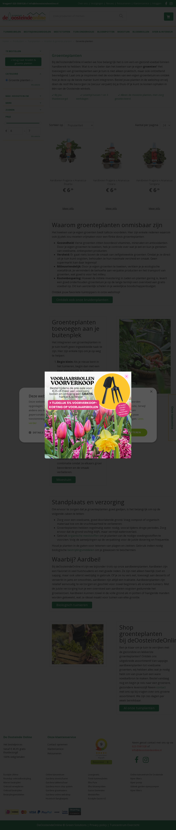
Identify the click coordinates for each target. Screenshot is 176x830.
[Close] (126, 376)
